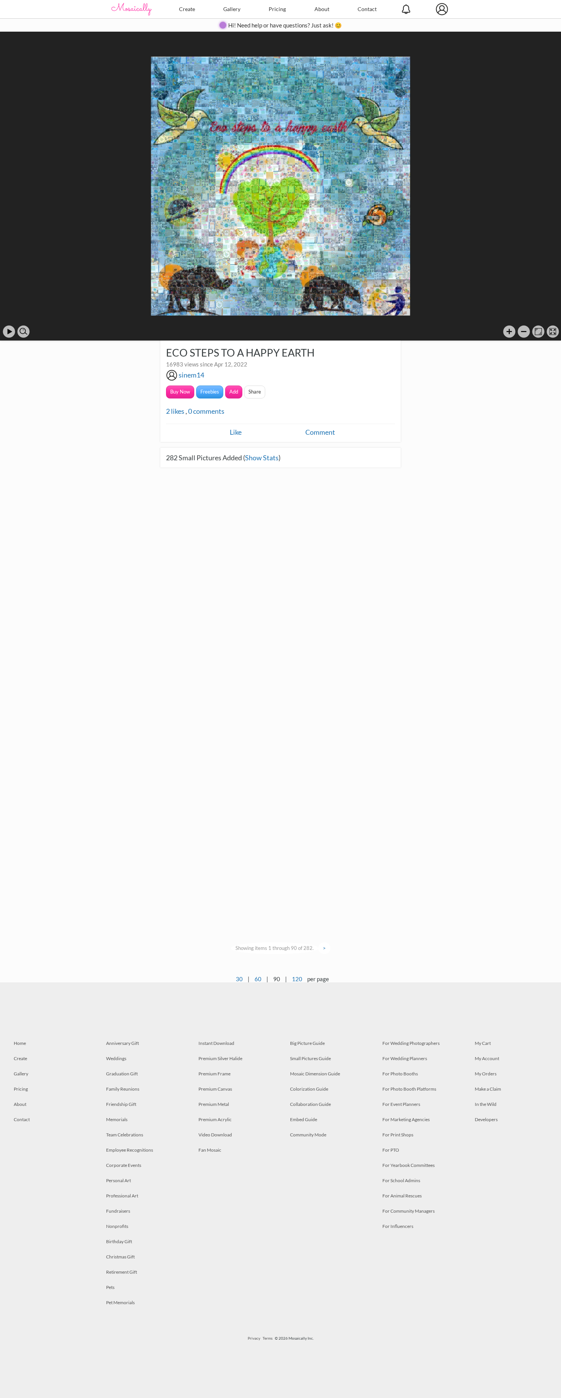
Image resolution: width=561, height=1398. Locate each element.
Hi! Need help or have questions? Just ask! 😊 (285, 25)
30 (239, 978)
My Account (487, 1058)
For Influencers (397, 1226)
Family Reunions (122, 1089)
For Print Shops (397, 1135)
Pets (110, 1287)
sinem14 (191, 375)
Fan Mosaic (209, 1150)
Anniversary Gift (122, 1043)
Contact (367, 9)
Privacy (254, 1338)
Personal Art (118, 1180)
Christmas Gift (120, 1257)
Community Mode (308, 1135)
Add (233, 392)
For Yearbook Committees (408, 1165)
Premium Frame (214, 1074)
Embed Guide (303, 1119)
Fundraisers (118, 1211)
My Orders (486, 1074)
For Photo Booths (400, 1074)
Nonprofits (117, 1226)
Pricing (277, 9)
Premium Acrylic (215, 1119)
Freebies (209, 392)
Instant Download (216, 1043)
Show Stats (262, 457)
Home (20, 1043)
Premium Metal (213, 1104)
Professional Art (122, 1196)
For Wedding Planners (404, 1058)
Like (236, 432)
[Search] (23, 331)
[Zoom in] (509, 331)
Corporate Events (123, 1165)
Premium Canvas (215, 1089)
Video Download (215, 1135)
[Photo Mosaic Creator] (132, 9)
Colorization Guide (309, 1089)
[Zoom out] (523, 331)
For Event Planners (401, 1104)
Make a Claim (488, 1089)
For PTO (390, 1150)
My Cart (483, 1043)
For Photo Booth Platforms (409, 1089)
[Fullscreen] (552, 331)
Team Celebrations (124, 1135)
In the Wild (486, 1104)
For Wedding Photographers (411, 1043)
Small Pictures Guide (310, 1058)
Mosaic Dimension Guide (315, 1074)
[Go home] (538, 331)
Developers (486, 1119)
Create (187, 9)
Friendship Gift (121, 1104)
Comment (320, 432)
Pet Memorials (120, 1302)
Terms (267, 1338)
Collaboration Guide (310, 1104)
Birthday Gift (119, 1241)
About (321, 9)
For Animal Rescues (402, 1196)
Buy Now (180, 392)
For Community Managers (408, 1211)
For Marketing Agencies (406, 1119)
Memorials (116, 1119)
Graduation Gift (122, 1074)
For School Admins (401, 1180)
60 (258, 978)
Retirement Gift (121, 1272)
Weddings (116, 1058)
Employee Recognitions (129, 1150)
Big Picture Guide (307, 1043)
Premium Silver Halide (220, 1058)
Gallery (231, 9)
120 (297, 978)
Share (254, 392)
